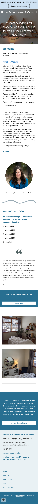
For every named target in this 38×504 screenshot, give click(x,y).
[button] (2, 12)
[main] (19, 29)
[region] (19, 4)
